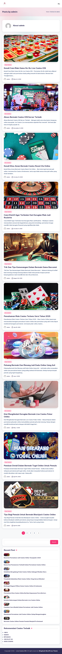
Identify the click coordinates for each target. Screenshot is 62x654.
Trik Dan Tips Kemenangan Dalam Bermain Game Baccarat (30, 267)
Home (47, 11)
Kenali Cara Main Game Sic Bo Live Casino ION (25, 68)
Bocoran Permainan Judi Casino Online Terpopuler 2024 (22, 558)
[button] (38, 533)
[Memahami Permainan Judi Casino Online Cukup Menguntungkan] (7, 611)
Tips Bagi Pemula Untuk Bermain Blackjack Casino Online (30, 514)
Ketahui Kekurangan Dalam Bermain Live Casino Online (22, 600)
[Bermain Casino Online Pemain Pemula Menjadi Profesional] (7, 618)
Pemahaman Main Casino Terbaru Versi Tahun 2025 (27, 316)
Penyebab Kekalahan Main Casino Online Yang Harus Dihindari (24, 579)
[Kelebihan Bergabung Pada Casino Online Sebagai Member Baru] (7, 568)
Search (54, 542)
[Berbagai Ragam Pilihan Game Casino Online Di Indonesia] (7, 583)
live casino (8, 113)
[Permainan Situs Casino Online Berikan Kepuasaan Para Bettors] (7, 590)
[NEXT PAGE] (38, 533)
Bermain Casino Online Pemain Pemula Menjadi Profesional (23, 621)
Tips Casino (8, 64)
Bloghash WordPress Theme (48, 651)
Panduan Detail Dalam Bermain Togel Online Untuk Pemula (30, 465)
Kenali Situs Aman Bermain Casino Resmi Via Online (27, 166)
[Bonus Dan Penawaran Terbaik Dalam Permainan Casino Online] (7, 561)
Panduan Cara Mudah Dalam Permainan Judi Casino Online (23, 607)
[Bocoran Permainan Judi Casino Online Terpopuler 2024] (7, 554)
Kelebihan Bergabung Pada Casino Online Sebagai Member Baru (25, 572)
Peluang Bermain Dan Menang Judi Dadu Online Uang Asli (29, 365)
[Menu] (59, 3)
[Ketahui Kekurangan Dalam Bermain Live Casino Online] (7, 597)
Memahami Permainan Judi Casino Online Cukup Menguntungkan (25, 614)
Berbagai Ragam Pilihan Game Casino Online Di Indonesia (23, 586)
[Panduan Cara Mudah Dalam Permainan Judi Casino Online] (7, 604)
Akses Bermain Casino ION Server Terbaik (23, 117)
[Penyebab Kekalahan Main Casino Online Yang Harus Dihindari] (7, 576)
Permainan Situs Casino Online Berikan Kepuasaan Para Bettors (25, 593)
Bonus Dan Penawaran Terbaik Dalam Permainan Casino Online (25, 565)
